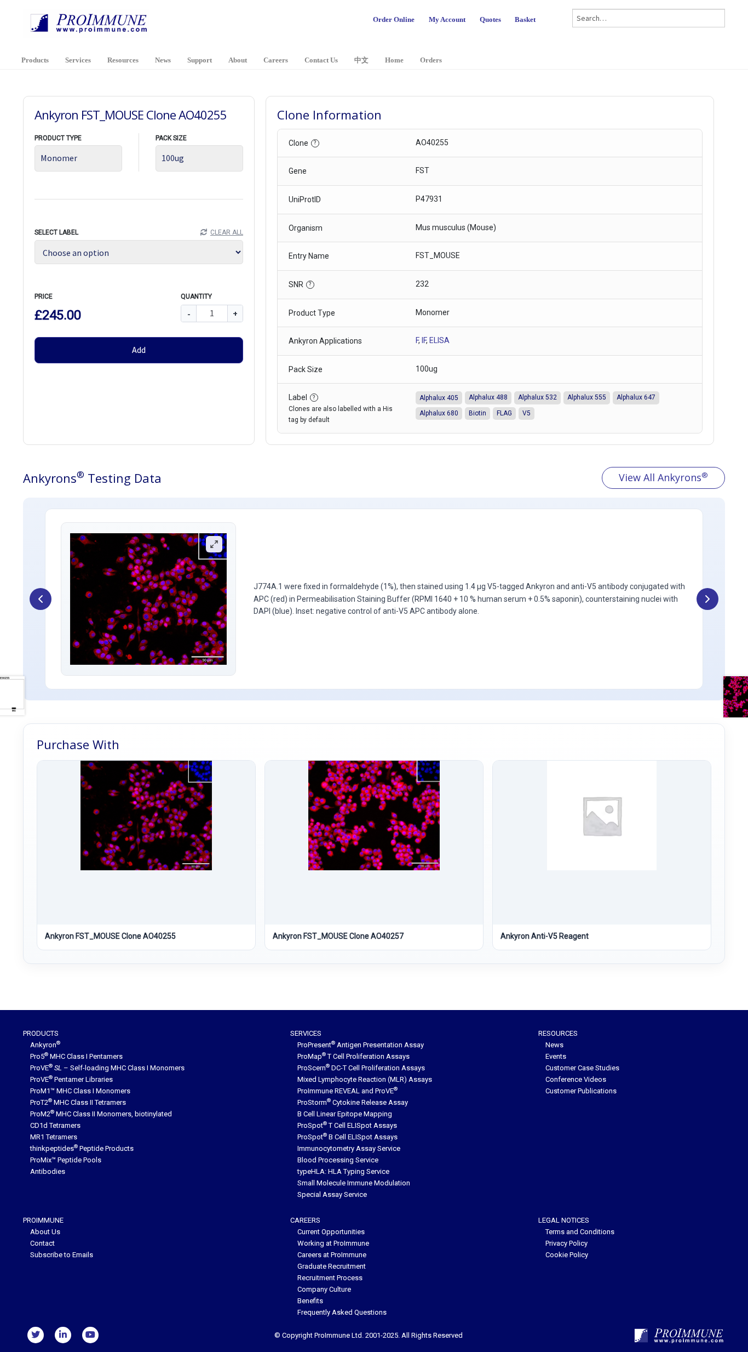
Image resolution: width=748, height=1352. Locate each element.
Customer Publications (581, 1091)
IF (424, 340)
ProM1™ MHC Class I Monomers (80, 1091)
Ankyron (45, 1045)
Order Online (394, 19)
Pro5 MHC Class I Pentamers (76, 1056)
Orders (431, 60)
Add (139, 349)
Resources (123, 60)
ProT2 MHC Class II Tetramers (78, 1102)
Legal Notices (563, 1220)
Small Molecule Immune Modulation (353, 1183)
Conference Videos (575, 1079)
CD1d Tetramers (55, 1125)
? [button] (315, 143)
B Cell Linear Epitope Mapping (344, 1114)
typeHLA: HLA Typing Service (343, 1171)
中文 (361, 60)
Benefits (310, 1301)
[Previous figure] (40, 599)
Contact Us (321, 60)
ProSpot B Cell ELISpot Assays (347, 1137)
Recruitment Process (330, 1278)
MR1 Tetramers (53, 1137)
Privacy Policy (566, 1243)
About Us (45, 1232)
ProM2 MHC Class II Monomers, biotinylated (101, 1114)
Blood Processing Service (337, 1160)
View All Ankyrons (663, 477)
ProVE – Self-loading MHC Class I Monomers (107, 1068)
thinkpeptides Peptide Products (82, 1148)
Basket (525, 19)
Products (35, 60)
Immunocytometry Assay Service (348, 1148)
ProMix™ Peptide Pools (65, 1160)
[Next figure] (707, 599)
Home (394, 60)
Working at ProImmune (333, 1243)
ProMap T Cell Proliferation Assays (353, 1056)
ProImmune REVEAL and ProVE (347, 1091)
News (163, 60)
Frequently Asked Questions (342, 1312)
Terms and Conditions (579, 1232)
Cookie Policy (566, 1255)
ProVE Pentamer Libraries (71, 1079)
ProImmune (43, 1220)
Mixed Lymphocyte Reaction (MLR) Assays (364, 1079)
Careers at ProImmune (331, 1255)
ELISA (439, 340)
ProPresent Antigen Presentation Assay (360, 1045)
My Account (447, 19)
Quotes (490, 19)
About (237, 60)
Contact (42, 1243)
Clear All (226, 232)
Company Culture (324, 1289)
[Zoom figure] (214, 544)
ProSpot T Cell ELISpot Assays (347, 1125)
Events (555, 1056)
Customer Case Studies (582, 1068)
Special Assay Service (332, 1194)
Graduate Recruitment (331, 1266)
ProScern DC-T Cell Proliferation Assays (361, 1068)
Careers (275, 60)
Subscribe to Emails (61, 1255)
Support (199, 60)
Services (78, 60)
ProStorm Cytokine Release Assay (352, 1102)
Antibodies (47, 1171)
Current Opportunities (331, 1232)
